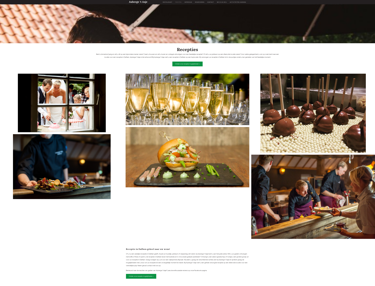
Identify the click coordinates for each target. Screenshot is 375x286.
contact (149, 265)
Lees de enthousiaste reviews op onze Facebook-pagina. (187, 270)
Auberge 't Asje (138, 1)
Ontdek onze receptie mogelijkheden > (187, 64)
